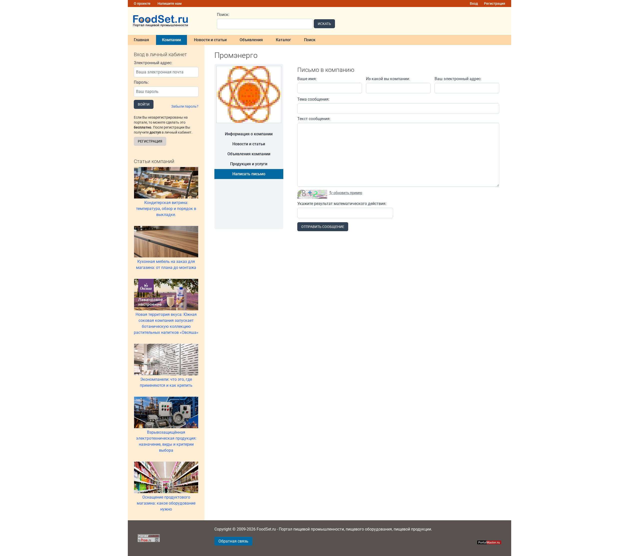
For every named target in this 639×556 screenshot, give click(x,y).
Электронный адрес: (153, 62)
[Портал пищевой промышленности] (169, 21)
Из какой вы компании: (388, 78)
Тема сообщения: (313, 99)
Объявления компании (248, 154)
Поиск (310, 39)
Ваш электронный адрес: (458, 78)
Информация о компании (249, 134)
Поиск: (223, 14)
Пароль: (141, 82)
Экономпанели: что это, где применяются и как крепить (166, 382)
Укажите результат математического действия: (341, 203)
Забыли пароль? (184, 106)
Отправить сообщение (322, 227)
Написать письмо (248, 174)
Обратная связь (233, 541)
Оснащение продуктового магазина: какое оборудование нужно (166, 503)
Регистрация (494, 3)
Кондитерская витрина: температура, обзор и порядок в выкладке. (166, 208)
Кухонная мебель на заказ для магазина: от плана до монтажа (166, 264)
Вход (474, 3)
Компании (171, 39)
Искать (324, 24)
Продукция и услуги (248, 164)
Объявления (251, 39)
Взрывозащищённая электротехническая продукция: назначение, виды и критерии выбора (166, 441)
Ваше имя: (307, 78)
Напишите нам (170, 3)
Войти (144, 104)
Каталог (283, 39)
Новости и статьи (210, 39)
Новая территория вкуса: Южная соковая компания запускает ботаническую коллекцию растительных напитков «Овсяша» (166, 323)
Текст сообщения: (313, 118)
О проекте (142, 3)
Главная (141, 39)
